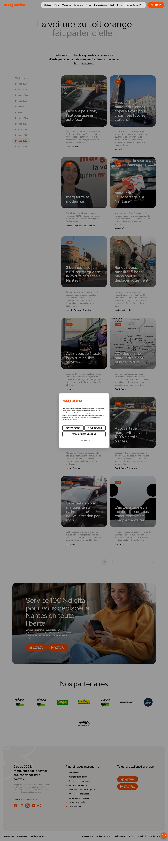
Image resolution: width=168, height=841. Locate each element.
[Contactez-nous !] (164, 835)
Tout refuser (95, 428)
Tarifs (56, 5)
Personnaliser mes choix (84, 434)
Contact (120, 5)
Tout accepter (73, 428)
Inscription (156, 5)
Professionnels (100, 5)
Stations (47, 5)
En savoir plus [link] (84, 440)
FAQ (112, 5)
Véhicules (66, 5)
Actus (88, 5)
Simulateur (78, 5)
